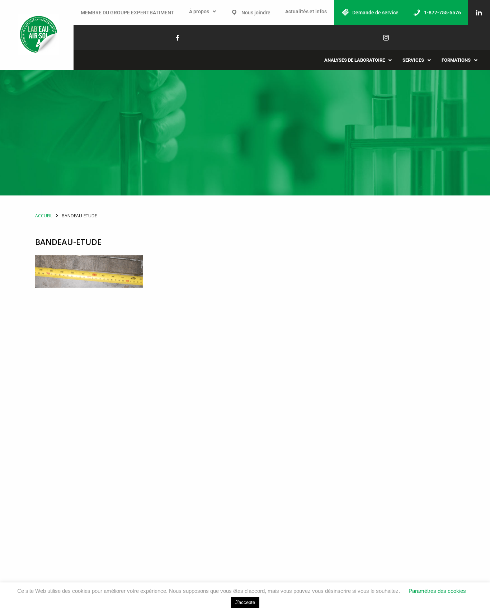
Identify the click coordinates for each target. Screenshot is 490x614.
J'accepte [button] (245, 602)
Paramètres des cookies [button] (437, 591)
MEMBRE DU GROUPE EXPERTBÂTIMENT (127, 12)
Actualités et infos (306, 11)
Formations (456, 60)
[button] (202, 11)
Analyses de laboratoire (354, 60)
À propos (199, 11)
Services (413, 60)
